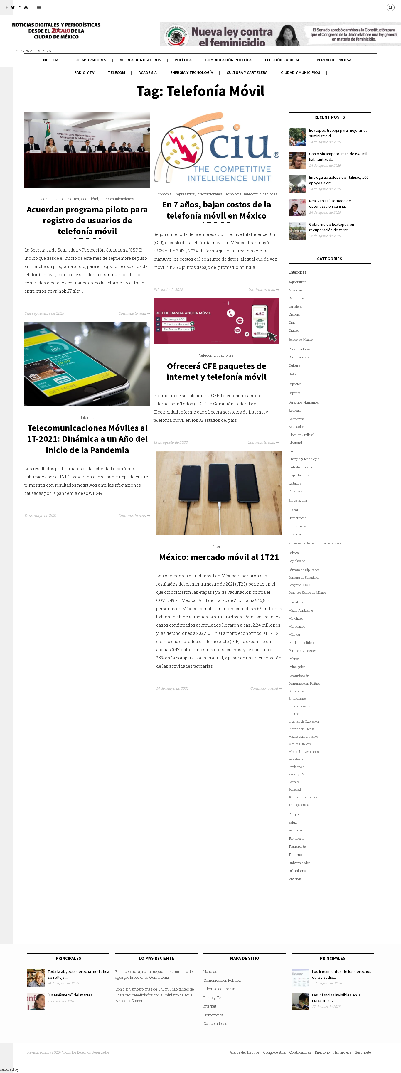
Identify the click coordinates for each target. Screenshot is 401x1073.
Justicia (295, 534)
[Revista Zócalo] (56, 34)
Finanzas (296, 491)
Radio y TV (296, 774)
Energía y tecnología (191, 72)
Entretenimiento (301, 467)
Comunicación (53, 198)
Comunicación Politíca (228, 60)
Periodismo (296, 759)
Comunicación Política (304, 683)
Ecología (295, 410)
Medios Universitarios (304, 752)
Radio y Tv (84, 72)
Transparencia (299, 805)
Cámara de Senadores (304, 578)
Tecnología (233, 194)
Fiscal (293, 510)
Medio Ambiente (301, 610)
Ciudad (294, 330)
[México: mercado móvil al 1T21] (219, 533)
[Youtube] (26, 7)
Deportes (295, 384)
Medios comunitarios (303, 736)
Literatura (296, 602)
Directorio (322, 1052)
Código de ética (274, 1052)
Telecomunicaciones (117, 198)
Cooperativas (299, 357)
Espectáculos (299, 475)
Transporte (297, 846)
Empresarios (184, 194)
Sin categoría (298, 500)
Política (183, 60)
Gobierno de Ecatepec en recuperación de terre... (331, 227)
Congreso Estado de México (307, 593)
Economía (164, 194)
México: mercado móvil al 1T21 (219, 556)
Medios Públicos (300, 744)
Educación (297, 426)
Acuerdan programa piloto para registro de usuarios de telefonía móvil (87, 220)
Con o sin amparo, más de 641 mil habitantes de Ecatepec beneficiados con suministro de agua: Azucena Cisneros (154, 994)
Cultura (294, 365)
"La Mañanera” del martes (70, 995)
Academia (148, 72)
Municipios (297, 626)
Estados (295, 483)
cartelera (295, 306)
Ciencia (294, 314)
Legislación (297, 561)
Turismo (295, 854)
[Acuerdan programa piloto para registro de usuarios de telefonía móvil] (87, 186)
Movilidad (296, 618)
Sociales (294, 782)
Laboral (294, 553)
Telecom (116, 72)
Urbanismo (297, 870)
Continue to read (132, 313)
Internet (72, 198)
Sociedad (295, 789)
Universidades (300, 863)
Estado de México (301, 340)
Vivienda (295, 879)
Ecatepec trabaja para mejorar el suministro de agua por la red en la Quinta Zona (154, 974)
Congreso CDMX (300, 585)
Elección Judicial (282, 60)
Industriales (298, 526)
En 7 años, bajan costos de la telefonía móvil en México (216, 210)
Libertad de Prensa (332, 60)
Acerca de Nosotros (140, 60)
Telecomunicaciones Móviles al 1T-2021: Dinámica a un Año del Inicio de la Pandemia (87, 438)
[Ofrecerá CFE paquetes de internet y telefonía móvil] (216, 342)
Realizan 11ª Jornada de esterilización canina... (330, 203)
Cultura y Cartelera (247, 72)
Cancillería (297, 298)
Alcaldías (296, 290)
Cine (292, 322)
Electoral (295, 443)
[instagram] (19, 7)
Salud (293, 822)
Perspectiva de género (305, 650)
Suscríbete (363, 1052)
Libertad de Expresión (304, 721)
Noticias (52, 60)
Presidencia (296, 767)
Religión (295, 814)
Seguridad (89, 198)
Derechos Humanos (304, 402)
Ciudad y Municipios (300, 72)
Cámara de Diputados (304, 570)
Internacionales (209, 194)
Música (294, 634)
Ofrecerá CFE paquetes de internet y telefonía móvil (216, 371)
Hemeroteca (297, 518)
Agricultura (297, 282)
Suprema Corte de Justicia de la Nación (316, 543)
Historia (294, 374)
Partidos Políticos (302, 642)
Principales (297, 666)
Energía (294, 451)
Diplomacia (297, 691)
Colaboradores (90, 60)
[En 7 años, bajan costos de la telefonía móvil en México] (216, 181)
